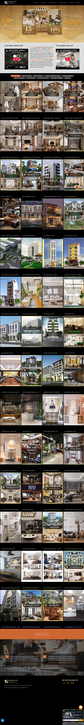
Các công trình (52, 2)
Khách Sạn (42, 51)
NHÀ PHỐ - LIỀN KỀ (38, 75)
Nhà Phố (32, 51)
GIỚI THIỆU (36, 2)
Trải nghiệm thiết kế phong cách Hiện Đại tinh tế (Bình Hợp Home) (62, 662)
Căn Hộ (37, 51)
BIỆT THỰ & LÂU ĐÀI (27, 75)
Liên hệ (77, 2)
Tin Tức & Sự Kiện (63, 2)
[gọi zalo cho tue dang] (2, 720)
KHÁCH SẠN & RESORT (68, 75)
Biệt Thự (50, 50)
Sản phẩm (43, 2)
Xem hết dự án (41, 634)
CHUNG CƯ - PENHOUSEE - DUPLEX (52, 75)
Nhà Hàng (48, 51)
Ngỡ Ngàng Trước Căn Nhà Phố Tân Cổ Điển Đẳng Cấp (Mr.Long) (24, 664)
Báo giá (71, 2)
